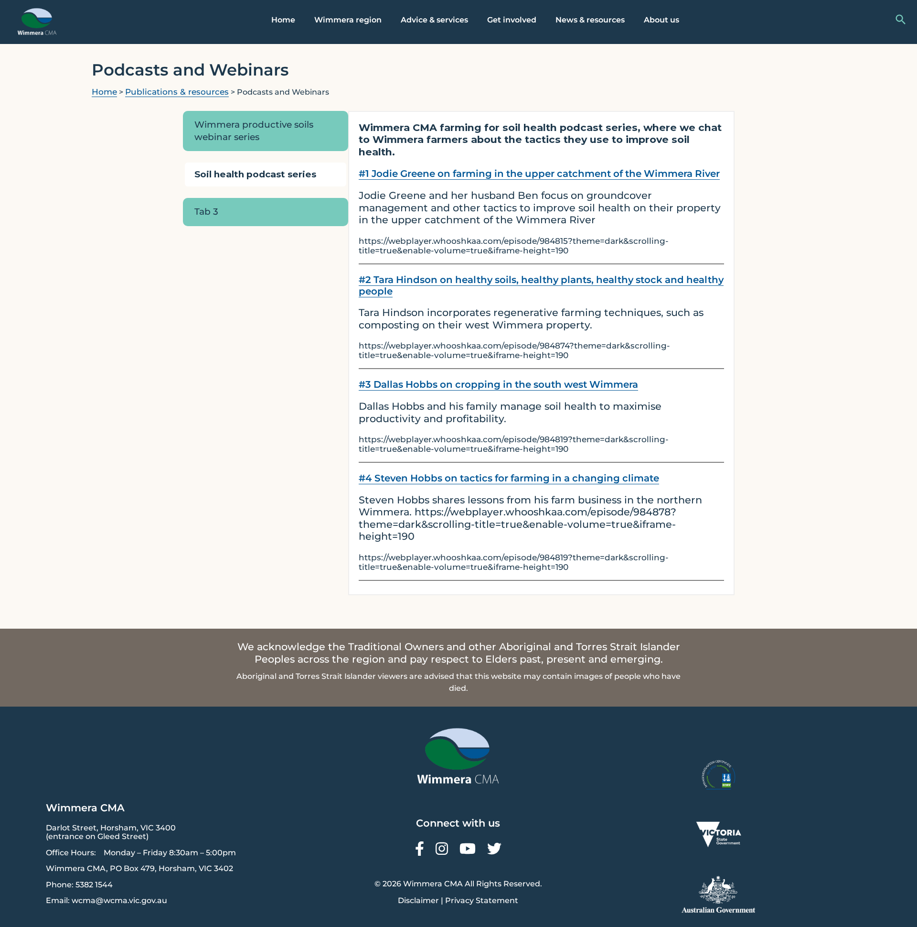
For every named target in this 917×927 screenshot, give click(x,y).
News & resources (590, 19)
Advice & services (434, 19)
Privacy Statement (481, 900)
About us (661, 19)
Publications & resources (177, 92)
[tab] (266, 131)
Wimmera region (348, 19)
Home (283, 19)
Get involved (511, 19)
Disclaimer (418, 900)
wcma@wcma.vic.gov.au (119, 900)
